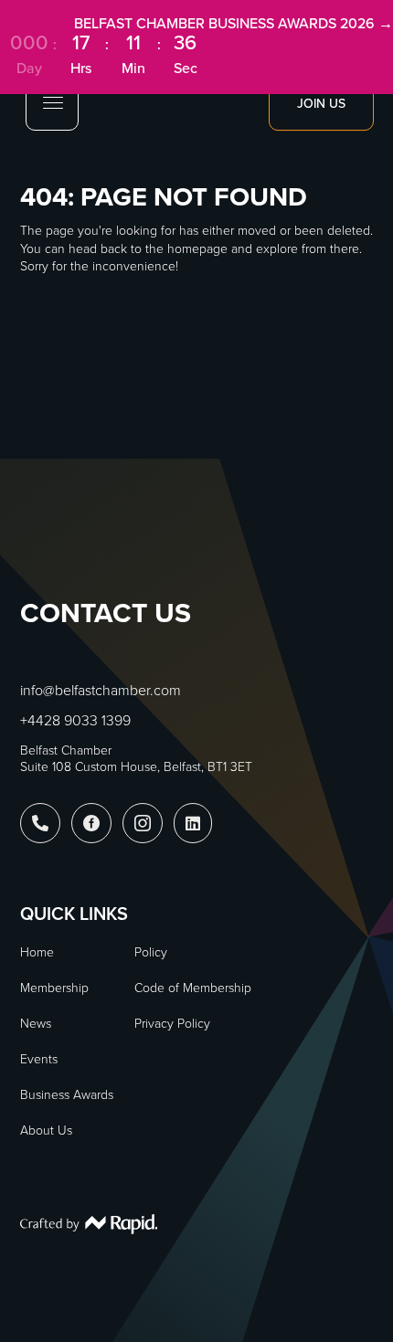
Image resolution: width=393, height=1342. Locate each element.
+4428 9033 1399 (75, 720)
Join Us (321, 103)
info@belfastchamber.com (100, 690)
